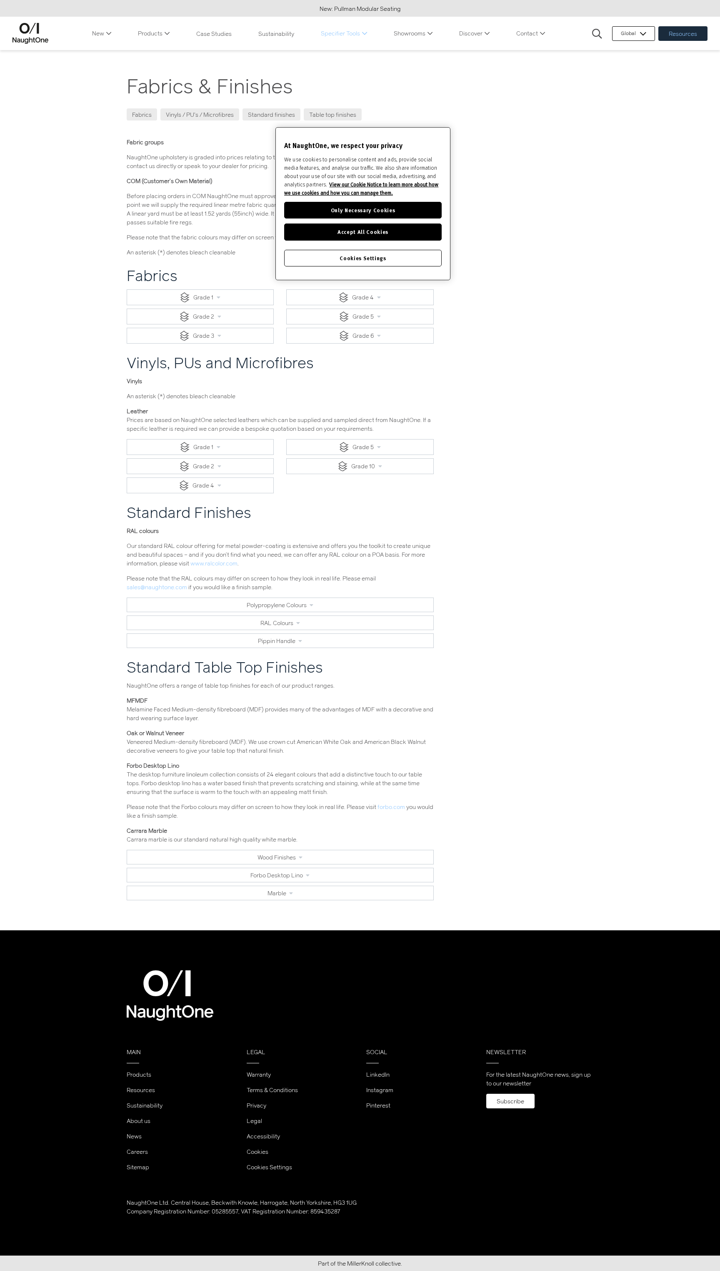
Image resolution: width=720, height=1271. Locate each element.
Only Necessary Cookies (363, 210)
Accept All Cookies (363, 232)
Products (150, 33)
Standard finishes (271, 114)
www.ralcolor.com (214, 563)
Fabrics (142, 114)
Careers (137, 1151)
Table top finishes (332, 114)
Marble (278, 893)
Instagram (379, 1089)
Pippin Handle (277, 640)
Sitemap (138, 1167)
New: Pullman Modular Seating (360, 8)
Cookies (257, 1151)
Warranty (259, 1074)
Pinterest (378, 1105)
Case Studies (214, 33)
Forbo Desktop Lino (277, 875)
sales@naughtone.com (157, 586)
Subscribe (510, 1101)
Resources (683, 33)
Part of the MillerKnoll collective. (360, 1263)
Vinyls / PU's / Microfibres (200, 114)
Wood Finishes (277, 857)
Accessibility (263, 1136)
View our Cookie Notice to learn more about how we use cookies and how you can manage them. (361, 188)
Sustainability (276, 33)
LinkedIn (378, 1074)
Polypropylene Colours (277, 604)
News (134, 1136)
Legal (254, 1120)
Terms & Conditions (272, 1089)
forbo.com (391, 806)
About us (138, 1120)
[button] (597, 34)
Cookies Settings (269, 1167)
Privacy (256, 1105)
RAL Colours (277, 622)
